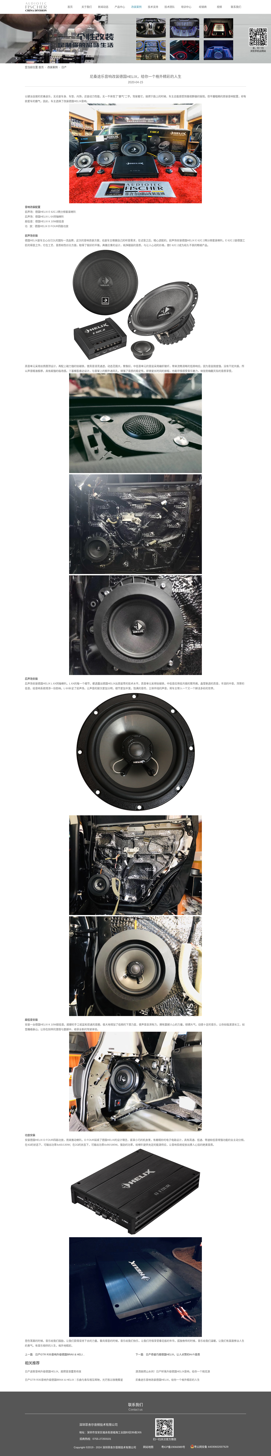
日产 (64, 67)
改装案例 (136, 6)
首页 (70, 6)
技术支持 (153, 6)
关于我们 (86, 6)
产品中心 (120, 6)
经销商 (203, 6)
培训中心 (186, 6)
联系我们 (236, 6)
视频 (219, 6)
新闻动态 (103, 6)
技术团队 (169, 6)
